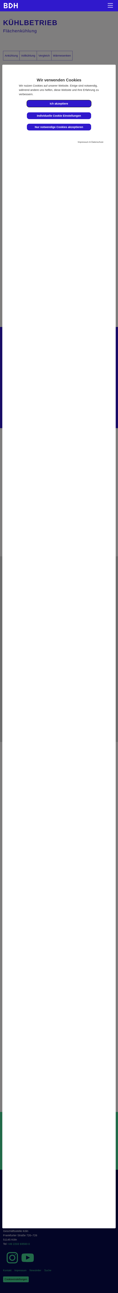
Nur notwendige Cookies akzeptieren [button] (59, 127)
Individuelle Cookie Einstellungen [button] (59, 115)
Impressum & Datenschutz (90, 142)
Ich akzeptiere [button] (59, 103)
